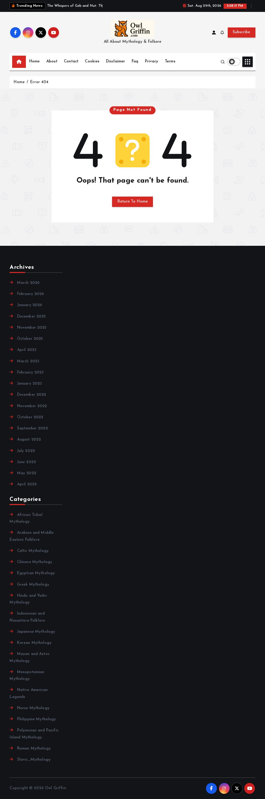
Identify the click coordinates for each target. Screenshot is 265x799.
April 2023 (26, 350)
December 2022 (31, 395)
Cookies (92, 61)
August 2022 (29, 440)
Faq (135, 61)
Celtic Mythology (33, 551)
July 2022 (26, 451)
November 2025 (32, 328)
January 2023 (29, 384)
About (51, 61)
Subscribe (241, 32)
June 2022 (26, 462)
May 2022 (26, 473)
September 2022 (32, 428)
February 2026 (30, 294)
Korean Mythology (34, 643)
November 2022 (32, 406)
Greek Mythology (33, 585)
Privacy (151, 61)
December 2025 (31, 317)
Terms (170, 61)
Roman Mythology (33, 749)
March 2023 (28, 361)
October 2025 (30, 339)
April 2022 (27, 484)
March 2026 (28, 283)
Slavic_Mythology (33, 760)
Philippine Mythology (36, 719)
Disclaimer (115, 61)
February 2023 (30, 373)
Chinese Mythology (34, 562)
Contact (71, 61)
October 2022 (30, 417)
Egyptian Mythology (36, 573)
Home (34, 61)
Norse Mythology (33, 708)
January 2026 (29, 305)
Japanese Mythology (36, 632)
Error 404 (39, 82)
